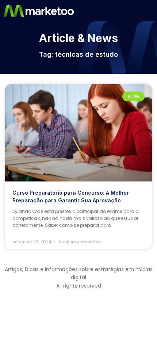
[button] (150, 11)
